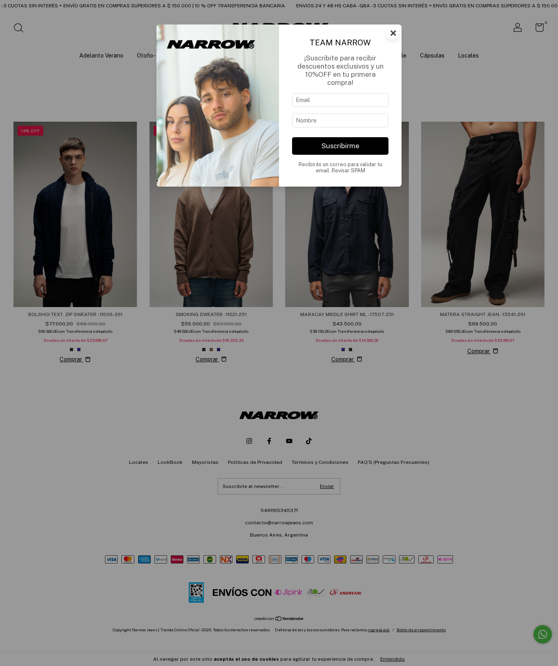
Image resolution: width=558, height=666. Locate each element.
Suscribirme (340, 146)
